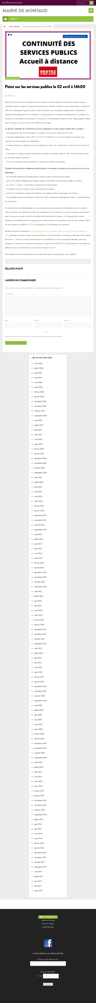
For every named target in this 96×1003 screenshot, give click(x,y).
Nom (7, 320)
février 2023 (39, 563)
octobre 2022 (39, 581)
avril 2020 (38, 724)
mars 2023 (38, 558)
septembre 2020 (40, 700)
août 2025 (38, 420)
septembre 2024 (40, 472)
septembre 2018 (40, 814)
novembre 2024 (40, 463)
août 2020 (38, 705)
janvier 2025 (39, 453)
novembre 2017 (40, 857)
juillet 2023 (38, 539)
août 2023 (38, 534)
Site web (66, 320)
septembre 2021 (40, 643)
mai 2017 (38, 885)
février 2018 (39, 843)
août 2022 (38, 591)
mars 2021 (38, 672)
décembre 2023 (40, 515)
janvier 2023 (39, 567)
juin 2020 (38, 715)
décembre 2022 (40, 572)
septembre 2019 (40, 757)
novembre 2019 (40, 748)
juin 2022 (38, 601)
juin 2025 (38, 429)
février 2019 (39, 791)
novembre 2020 (40, 691)
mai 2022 (38, 605)
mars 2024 (38, 501)
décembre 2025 (40, 401)
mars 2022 (38, 615)
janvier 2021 (39, 681)
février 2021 (39, 677)
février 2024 (39, 505)
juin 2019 (38, 771)
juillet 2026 (38, 368)
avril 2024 (38, 496)
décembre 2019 (40, 743)
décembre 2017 (40, 852)
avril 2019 (38, 781)
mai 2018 (38, 829)
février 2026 (39, 391)
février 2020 (39, 733)
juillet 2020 (38, 710)
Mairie (11, 26)
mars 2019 (38, 786)
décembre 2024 (40, 458)
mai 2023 (38, 548)
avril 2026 (38, 382)
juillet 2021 (38, 653)
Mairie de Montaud (25, 11)
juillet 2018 (38, 819)
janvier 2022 (39, 624)
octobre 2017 (39, 862)
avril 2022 (38, 610)
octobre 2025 (39, 411)
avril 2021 (38, 667)
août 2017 (38, 871)
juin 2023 (38, 543)
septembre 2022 (40, 586)
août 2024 (38, 477)
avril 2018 (38, 833)
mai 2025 (38, 434)
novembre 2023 (40, 520)
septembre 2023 (40, 529)
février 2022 (39, 619)
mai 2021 (38, 662)
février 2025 (39, 449)
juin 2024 (38, 487)
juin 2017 (38, 881)
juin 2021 (38, 657)
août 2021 (38, 648)
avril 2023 (38, 553)
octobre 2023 (39, 525)
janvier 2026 (39, 396)
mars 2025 (38, 444)
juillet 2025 (38, 425)
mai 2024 (38, 491)
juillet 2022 (38, 596)
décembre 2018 (40, 800)
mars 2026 (38, 387)
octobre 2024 (39, 467)
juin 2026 (38, 373)
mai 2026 (38, 377)
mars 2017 (38, 890)
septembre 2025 (40, 415)
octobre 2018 (39, 809)
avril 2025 (38, 439)
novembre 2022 (40, 577)
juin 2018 (38, 824)
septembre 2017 (40, 867)
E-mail (37, 320)
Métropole (17, 26)
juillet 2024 (38, 482)
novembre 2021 (40, 634)
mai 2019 (38, 776)
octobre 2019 (39, 753)
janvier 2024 (39, 510)
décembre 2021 (40, 629)
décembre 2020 (40, 686)
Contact (13, 19)
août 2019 (38, 762)
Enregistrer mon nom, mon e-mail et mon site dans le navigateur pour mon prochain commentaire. (33, 336)
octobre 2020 (39, 695)
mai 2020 (38, 719)
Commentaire (9, 294)
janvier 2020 (39, 738)
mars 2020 (38, 729)
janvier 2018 (39, 847)
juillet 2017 (38, 876)
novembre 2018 (40, 805)
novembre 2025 (40, 406)
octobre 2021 (39, 639)
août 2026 (38, 363)
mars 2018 (38, 838)
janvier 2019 (39, 795)
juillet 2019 (38, 767)
